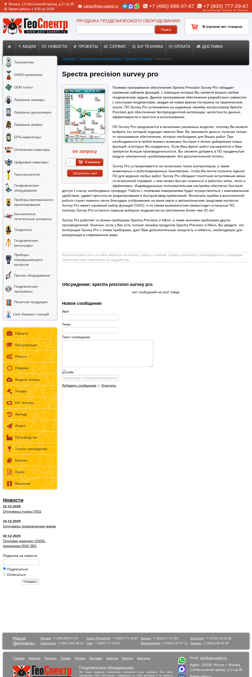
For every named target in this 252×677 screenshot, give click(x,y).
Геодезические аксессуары (26, 243)
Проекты (88, 46)
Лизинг (20, 426)
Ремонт (21, 356)
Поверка (22, 368)
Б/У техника (24, 403)
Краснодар (48, 643)
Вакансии (22, 483)
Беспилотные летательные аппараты (33, 216)
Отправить (30, 581)
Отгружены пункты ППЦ (22, 511)
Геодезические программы (100, 58)
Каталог (21, 460)
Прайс (20, 472)
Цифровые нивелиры (31, 162)
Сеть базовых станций (31, 314)
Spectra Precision (138, 58)
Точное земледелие (31, 449)
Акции (29, 46)
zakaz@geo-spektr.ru (100, 6)
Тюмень (195, 643)
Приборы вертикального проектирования (33, 202)
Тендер (21, 391)
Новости (57, 46)
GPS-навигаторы (27, 137)
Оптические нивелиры (32, 150)
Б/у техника (150, 46)
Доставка (212, 46)
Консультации (26, 345)
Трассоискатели (27, 174)
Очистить (108, 385)
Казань (146, 638)
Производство (26, 437)
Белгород (197, 638)
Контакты (143, 658)
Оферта (21, 333)
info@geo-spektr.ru (213, 658)
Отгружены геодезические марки (29, 526)
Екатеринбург (150, 643)
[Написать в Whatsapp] (182, 663)
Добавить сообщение (79, 385)
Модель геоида (27, 379)
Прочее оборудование (32, 275)
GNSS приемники (28, 75)
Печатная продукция (30, 302)
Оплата (182, 46)
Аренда (21, 414)
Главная (68, 58)
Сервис (118, 46)
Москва (46, 638)
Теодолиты (23, 230)
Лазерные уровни (28, 125)
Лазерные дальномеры (32, 112)
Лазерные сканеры (29, 100)
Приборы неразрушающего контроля (28, 260)
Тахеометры (24, 62)
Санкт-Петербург (98, 638)
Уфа (89, 643)
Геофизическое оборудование (26, 187)
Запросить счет (85, 173)
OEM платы (23, 87)
